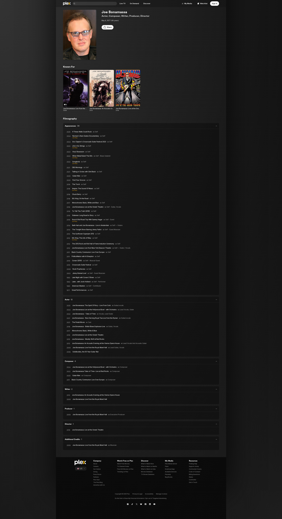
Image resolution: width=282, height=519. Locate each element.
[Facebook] (145, 504)
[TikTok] (132, 504)
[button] (107, 27)
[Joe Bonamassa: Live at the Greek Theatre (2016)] (128, 90)
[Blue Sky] (141, 504)
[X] (136, 504)
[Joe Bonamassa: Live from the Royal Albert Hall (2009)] (75, 90)
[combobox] (96, 3)
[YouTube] (154, 504)
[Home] (67, 3)
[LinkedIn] (150, 504)
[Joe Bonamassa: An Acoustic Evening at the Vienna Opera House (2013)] (101, 90)
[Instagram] (128, 504)
